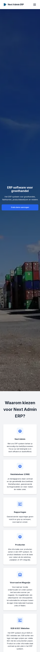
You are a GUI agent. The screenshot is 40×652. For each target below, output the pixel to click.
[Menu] (35, 4)
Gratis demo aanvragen (20, 207)
